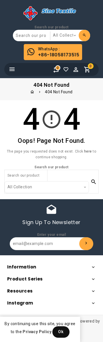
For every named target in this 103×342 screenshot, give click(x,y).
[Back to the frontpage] (32, 92)
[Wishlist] (67, 71)
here (88, 151)
